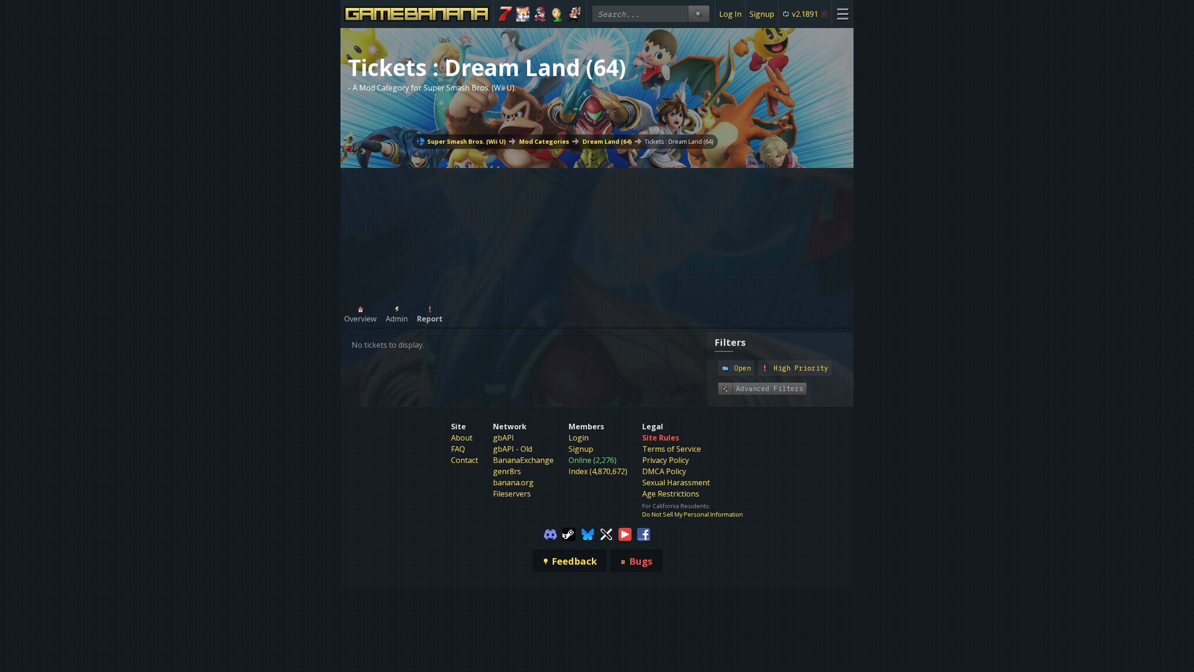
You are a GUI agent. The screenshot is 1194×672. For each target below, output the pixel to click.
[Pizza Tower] (574, 14)
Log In (730, 14)
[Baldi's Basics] (557, 14)
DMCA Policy (664, 471)
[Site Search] (698, 14)
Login (579, 438)
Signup (762, 14)
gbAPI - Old (512, 449)
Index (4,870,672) (598, 471)
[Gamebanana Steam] (569, 533)
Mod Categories (544, 141)
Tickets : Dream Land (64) (679, 141)
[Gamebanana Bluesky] (587, 533)
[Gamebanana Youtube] (625, 533)
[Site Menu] (843, 14)
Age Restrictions (670, 494)
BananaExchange (523, 460)
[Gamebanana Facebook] (643, 533)
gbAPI (503, 438)
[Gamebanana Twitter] (606, 533)
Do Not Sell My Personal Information (692, 514)
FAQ (458, 449)
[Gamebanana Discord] (550, 533)
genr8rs (507, 471)
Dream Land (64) (607, 141)
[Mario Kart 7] (505, 14)
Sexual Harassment (676, 482)
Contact (464, 460)
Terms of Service (671, 449)
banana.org (513, 482)
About (461, 438)
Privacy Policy (665, 460)
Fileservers (512, 494)
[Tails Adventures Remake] (523, 14)
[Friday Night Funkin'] (539, 14)
